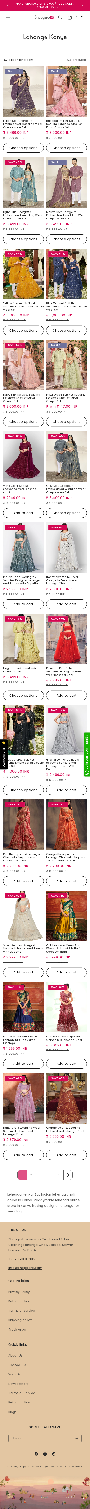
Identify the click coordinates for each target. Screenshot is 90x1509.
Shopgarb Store (28, 1466)
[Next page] (68, 1175)
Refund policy (19, 1301)
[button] (8, 17)
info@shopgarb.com (25, 1268)
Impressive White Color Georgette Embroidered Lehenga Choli (62, 580)
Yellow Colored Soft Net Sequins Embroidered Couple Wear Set (23, 306)
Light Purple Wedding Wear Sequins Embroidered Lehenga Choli (21, 1131)
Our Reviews (3, 757)
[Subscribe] (76, 1438)
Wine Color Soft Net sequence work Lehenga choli (20, 489)
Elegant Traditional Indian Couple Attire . (21, 670)
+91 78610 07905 (21, 1259)
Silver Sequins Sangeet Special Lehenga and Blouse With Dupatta (23, 949)
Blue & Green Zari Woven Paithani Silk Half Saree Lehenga (20, 1040)
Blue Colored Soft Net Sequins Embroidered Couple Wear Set (66, 306)
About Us (15, 1355)
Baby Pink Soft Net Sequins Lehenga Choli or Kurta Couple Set (21, 398)
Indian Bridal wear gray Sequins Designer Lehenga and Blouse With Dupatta (21, 580)
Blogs (12, 1412)
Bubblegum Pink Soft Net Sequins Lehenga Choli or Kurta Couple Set (64, 124)
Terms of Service (21, 1393)
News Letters (18, 1384)
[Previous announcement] (7, 5)
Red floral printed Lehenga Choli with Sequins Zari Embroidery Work (21, 857)
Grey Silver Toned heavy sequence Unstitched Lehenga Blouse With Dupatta (63, 764)
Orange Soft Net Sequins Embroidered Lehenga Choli (65, 1129)
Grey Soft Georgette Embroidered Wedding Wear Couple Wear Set (65, 489)
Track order (17, 1329)
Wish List (15, 1374)
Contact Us (17, 1365)
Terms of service (21, 1311)
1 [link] (22, 1175)
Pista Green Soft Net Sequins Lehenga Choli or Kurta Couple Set (65, 398)
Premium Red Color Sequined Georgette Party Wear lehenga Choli (64, 671)
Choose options (23, 148)
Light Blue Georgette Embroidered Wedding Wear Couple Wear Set (22, 215)
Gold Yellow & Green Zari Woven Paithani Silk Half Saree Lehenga (63, 949)
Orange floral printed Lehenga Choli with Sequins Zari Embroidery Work (65, 857)
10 (58, 1175)
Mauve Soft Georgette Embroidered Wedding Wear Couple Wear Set (65, 215)
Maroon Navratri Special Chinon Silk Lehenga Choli (64, 1038)
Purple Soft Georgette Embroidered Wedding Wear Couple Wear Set (22, 124)
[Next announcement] (82, 5)
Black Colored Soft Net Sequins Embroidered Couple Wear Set (23, 763)
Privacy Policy (19, 1292)
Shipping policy (20, 1320)
